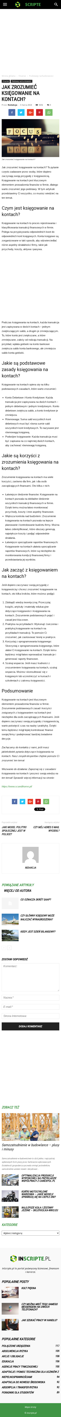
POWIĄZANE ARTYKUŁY (18, 885)
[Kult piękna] (10, 1292)
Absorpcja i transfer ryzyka (20, 1387)
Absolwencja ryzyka (15, 1351)
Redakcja (12, 105)
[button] (56, 4)
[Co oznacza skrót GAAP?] (10, 903)
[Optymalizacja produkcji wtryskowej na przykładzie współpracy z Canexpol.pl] (10, 1180)
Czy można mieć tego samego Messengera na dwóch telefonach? (39, 1307)
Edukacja (8, 1361)
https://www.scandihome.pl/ (17, 786)
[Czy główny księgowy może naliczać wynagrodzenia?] (10, 919)
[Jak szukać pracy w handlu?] (10, 1324)
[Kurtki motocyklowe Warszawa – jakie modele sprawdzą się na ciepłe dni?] (10, 1196)
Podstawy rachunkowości (21, 81)
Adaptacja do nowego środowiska (23, 1382)
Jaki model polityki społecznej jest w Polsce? (14, 831)
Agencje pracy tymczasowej (20, 1366)
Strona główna (8, 76)
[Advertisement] (30, 41)
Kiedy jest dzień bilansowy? (37, 931)
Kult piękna (28, 1288)
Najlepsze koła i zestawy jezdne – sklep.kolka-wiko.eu (39, 1209)
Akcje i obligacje (13, 1356)
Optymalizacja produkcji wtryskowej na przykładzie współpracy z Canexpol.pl (38, 1178)
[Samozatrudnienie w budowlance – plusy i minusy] (30, 1127)
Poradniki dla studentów (18, 1392)
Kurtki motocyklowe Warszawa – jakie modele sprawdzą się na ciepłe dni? (38, 1194)
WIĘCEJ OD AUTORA (17, 891)
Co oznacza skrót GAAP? (35, 899)
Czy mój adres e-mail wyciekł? (46, 829)
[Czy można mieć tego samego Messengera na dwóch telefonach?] (10, 1309)
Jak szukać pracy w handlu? (39, 1320)
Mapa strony (30, 1407)
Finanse (6, 81)
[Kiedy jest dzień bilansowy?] (10, 935)
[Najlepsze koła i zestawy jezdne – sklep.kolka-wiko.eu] (10, 1212)
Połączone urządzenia (16, 1346)
